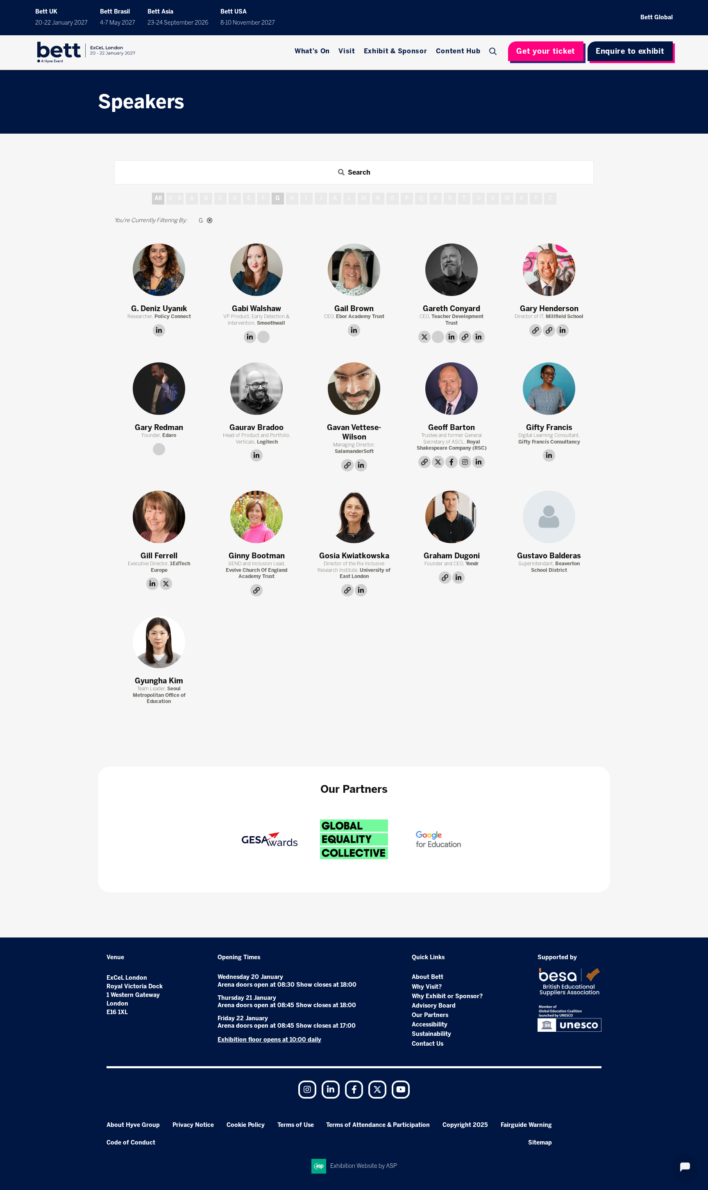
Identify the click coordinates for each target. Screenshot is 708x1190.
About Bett (427, 977)
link (263, 337)
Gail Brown (354, 308)
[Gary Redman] (159, 388)
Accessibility (429, 1024)
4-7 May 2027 (117, 22)
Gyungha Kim (159, 680)
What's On (312, 51)
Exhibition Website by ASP (363, 1166)
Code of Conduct (131, 1142)
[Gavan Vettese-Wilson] (354, 388)
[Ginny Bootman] (256, 517)
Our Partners (430, 1015)
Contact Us (427, 1043)
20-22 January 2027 (61, 22)
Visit (346, 51)
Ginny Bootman (257, 555)
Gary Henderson (549, 308)
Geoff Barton (451, 427)
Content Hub (458, 51)
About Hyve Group (133, 1125)
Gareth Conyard (451, 308)
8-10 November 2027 (247, 22)
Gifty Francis (549, 427)
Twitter (377, 1089)
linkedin (159, 330)
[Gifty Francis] (549, 388)
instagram (465, 462)
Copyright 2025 (465, 1125)
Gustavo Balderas (549, 555)
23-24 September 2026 (178, 22)
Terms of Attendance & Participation (378, 1125)
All (158, 198)
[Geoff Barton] (451, 388)
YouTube (400, 1089)
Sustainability (431, 1034)
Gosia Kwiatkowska (354, 555)
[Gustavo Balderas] (549, 517)
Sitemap (540, 1142)
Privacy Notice (193, 1125)
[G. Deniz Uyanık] (159, 269)
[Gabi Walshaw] (256, 269)
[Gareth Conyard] (451, 269)
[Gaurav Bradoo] (256, 388)
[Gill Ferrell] (159, 517)
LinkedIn (330, 1089)
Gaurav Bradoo (256, 427)
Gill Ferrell (159, 555)
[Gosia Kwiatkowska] (354, 517)
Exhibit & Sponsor (395, 51)
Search (494, 51)
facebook (451, 462)
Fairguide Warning (526, 1125)
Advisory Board (434, 1005)
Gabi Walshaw (256, 308)
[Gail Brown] (354, 269)
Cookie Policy (246, 1125)
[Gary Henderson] (549, 269)
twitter (424, 337)
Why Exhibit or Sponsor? (447, 996)
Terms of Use (295, 1125)
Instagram (307, 1089)
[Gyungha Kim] (159, 642)
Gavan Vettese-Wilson (354, 432)
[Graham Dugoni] (451, 517)
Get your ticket (545, 51)
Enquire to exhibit (630, 51)
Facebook (354, 1089)
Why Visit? (427, 986)
